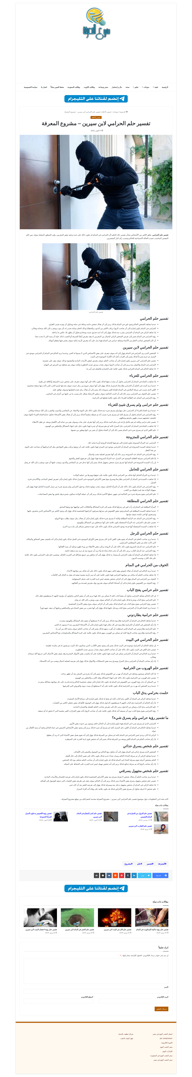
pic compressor (166, 1038)
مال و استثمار (117, 87)
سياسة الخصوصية (30, 87)
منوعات (146, 87)
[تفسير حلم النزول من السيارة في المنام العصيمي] (161, 816)
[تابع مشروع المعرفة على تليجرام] (96, 99)
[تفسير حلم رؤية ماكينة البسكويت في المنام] (151, 917)
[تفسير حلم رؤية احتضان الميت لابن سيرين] (40, 917)
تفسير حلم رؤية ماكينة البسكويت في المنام (152, 929)
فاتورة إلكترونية (166, 1043)
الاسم (166, 987)
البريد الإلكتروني (162, 997)
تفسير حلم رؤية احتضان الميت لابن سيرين (41, 929)
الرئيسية (165, 87)
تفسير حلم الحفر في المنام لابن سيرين (79, 929)
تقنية (156, 87)
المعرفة (161, 863)
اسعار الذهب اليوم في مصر (162, 1034)
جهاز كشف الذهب (126, 1038)
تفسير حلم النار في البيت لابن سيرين (117, 929)
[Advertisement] (96, 62)
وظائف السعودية (74, 87)
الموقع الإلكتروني (87, 997)
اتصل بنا (44, 87)
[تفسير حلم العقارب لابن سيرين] (161, 829)
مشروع (128, 863)
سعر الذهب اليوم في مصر (163, 1060)
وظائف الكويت (89, 87)
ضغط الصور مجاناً (57, 87)
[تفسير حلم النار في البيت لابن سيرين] (114, 917)
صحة (127, 87)
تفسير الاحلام (106, 112)
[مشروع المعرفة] (96, 23)
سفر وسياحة (103, 87)
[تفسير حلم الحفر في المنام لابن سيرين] (77, 917)
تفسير (149, 863)
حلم (139, 863)
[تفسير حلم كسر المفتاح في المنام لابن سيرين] (111, 816)
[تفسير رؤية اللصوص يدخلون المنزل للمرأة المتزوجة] (61, 816)
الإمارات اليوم (167, 1051)
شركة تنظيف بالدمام (125, 1034)
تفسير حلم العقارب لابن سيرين (140, 826)
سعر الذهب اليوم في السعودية (161, 1056)
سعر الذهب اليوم (166, 1047)
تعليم (136, 87)
